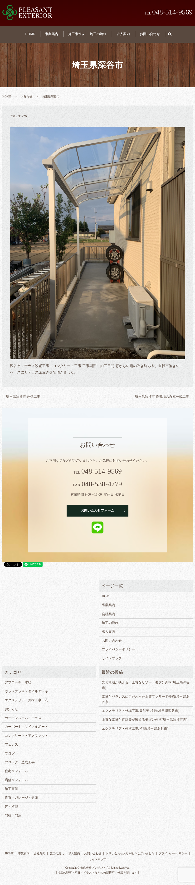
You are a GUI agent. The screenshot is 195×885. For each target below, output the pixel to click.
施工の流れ (98, 34)
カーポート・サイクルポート (26, 726)
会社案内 (108, 614)
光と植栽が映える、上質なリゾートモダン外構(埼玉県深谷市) (146, 685)
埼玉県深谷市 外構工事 (23, 396)
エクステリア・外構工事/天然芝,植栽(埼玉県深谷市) (140, 711)
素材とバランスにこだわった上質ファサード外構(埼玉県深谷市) (146, 699)
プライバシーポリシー (118, 649)
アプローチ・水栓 (18, 682)
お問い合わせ (150, 34)
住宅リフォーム (16, 771)
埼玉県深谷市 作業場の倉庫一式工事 (162, 396)
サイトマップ (112, 658)
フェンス (11, 744)
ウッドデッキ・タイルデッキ (26, 691)
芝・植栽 (11, 806)
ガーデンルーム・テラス (23, 718)
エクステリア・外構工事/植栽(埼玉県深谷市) (135, 728)
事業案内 (51, 34)
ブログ (10, 753)
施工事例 (75, 34)
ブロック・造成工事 (20, 762)
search (172, 34)
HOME (30, 34)
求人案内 (123, 34)
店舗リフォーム (16, 780)
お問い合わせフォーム (97, 510)
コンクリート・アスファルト (26, 736)
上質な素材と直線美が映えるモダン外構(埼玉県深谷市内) (144, 719)
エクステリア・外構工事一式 (26, 700)
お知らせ (26, 96)
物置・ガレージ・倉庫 (21, 797)
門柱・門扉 (13, 815)
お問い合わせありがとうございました (130, 853)
